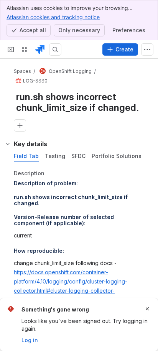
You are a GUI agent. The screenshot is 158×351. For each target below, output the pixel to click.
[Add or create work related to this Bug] (20, 125)
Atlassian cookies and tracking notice (53, 17)
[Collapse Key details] (7, 143)
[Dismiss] (147, 308)
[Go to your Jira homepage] (40, 49)
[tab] (26, 156)
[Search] (55, 49)
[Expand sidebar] (11, 49)
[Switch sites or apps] (24, 49)
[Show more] (147, 49)
